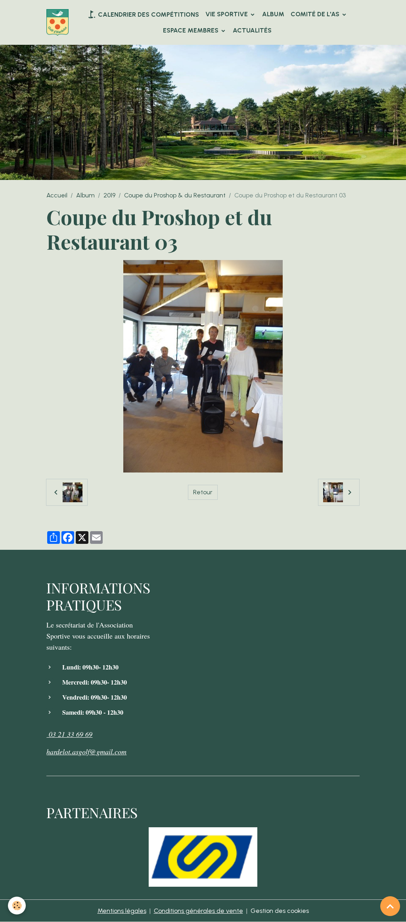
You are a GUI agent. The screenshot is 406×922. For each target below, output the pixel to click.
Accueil (56, 195)
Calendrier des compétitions (147, 14)
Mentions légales (122, 910)
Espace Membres (191, 30)
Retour (203, 492)
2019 (109, 195)
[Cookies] (17, 905)
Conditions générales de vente (198, 910)
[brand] (57, 22)
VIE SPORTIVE (227, 14)
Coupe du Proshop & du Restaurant (175, 195)
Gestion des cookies (280, 910)
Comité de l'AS (316, 14)
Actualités (252, 30)
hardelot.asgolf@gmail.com (86, 751)
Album (273, 14)
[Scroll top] (390, 906)
